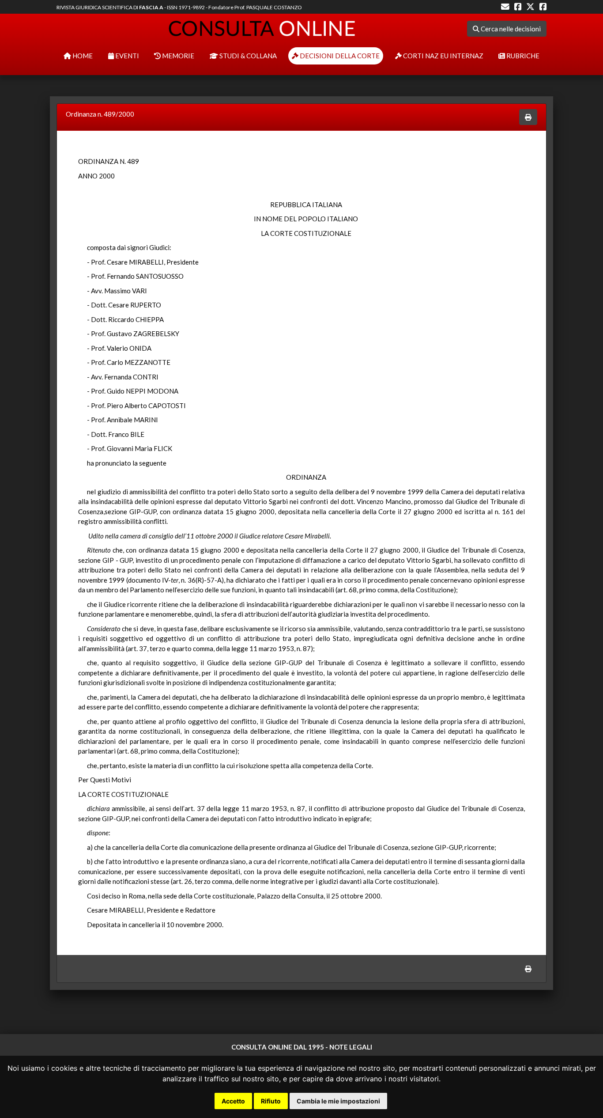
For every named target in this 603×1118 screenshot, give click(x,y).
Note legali (350, 1047)
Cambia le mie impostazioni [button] (338, 1101)
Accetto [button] (233, 1101)
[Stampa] (528, 117)
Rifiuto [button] (271, 1101)
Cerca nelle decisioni (510, 29)
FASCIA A (151, 7)
